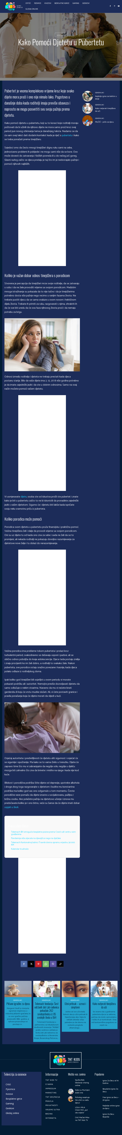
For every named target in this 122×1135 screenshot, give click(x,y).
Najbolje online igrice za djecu (111, 1107)
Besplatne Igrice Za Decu (110, 1090)
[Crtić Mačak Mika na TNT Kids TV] (71, 1119)
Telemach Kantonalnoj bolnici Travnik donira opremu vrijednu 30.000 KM (43, 844)
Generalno (61, 35)
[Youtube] (118, 6)
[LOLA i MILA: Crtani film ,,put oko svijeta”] (71, 1109)
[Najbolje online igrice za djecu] (98, 1107)
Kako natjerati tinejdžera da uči (105, 110)
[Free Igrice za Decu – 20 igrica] (98, 1099)
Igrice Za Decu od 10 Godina (111, 1082)
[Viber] (53, 964)
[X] (31, 964)
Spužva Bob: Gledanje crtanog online (82, 1083)
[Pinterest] (114, 6)
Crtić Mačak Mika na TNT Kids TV (82, 1119)
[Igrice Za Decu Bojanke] (98, 1115)
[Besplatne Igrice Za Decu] (98, 1090)
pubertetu (67, 135)
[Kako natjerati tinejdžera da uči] (87, 108)
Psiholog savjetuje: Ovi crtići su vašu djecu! (82, 1100)
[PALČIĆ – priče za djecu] (87, 120)
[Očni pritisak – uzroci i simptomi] (75, 989)
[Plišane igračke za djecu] (18, 989)
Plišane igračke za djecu (18, 1004)
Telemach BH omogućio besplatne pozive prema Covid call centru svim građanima (43, 833)
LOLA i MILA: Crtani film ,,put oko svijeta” (81, 1110)
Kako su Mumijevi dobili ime (82, 1091)
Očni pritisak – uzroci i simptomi (75, 1005)
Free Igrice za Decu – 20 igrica (111, 1099)
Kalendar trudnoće (19, 849)
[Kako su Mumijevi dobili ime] (71, 1091)
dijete (24, 497)
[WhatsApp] (46, 964)
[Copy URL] (60, 964)
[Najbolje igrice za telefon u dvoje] (87, 96)
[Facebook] (110, 6)
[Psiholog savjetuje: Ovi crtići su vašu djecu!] (71, 1099)
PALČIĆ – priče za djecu (104, 122)
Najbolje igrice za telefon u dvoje (106, 98)
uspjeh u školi (11, 807)
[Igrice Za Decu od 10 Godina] (98, 1082)
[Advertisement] (42, 218)
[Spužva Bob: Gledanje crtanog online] (71, 1081)
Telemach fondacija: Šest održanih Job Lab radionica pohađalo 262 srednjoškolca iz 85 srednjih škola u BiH (46, 1010)
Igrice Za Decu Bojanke (108, 1115)
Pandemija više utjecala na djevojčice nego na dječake (36, 838)
